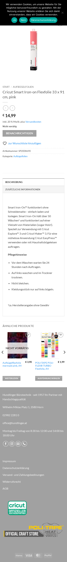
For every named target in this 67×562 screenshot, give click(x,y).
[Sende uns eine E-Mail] (18, 444)
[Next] (64, 359)
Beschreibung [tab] (14, 182)
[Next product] (5, 108)
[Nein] (62, 13)
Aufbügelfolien (23, 86)
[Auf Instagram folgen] (12, 444)
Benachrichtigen (19, 133)
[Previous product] (12, 108)
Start (6, 86)
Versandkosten (33, 121)
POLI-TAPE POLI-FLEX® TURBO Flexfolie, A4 (44, 365)
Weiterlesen (11, 378)
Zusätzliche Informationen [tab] (22, 189)
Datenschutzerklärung (43, 20)
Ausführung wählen (49, 378)
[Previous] (3, 359)
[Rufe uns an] (24, 444)
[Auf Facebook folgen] (6, 444)
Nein (23, 20)
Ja (14, 20)
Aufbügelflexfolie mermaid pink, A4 (12, 364)
